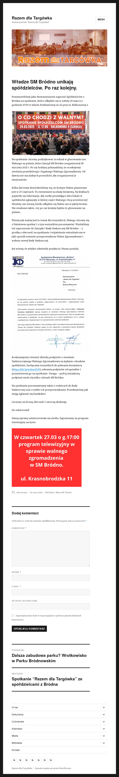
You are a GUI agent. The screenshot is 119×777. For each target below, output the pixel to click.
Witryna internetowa (24, 600)
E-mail (16, 586)
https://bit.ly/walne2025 (26, 369)
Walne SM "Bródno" (64, 492)
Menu (101, 19)
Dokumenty (18, 714)
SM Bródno (49, 492)
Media (15, 735)
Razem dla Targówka (32, 18)
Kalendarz (17, 728)
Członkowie (18, 721)
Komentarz (19, 528)
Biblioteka (17, 742)
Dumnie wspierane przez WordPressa (53, 768)
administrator (21, 492)
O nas (15, 707)
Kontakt (16, 750)
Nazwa (16, 572)
